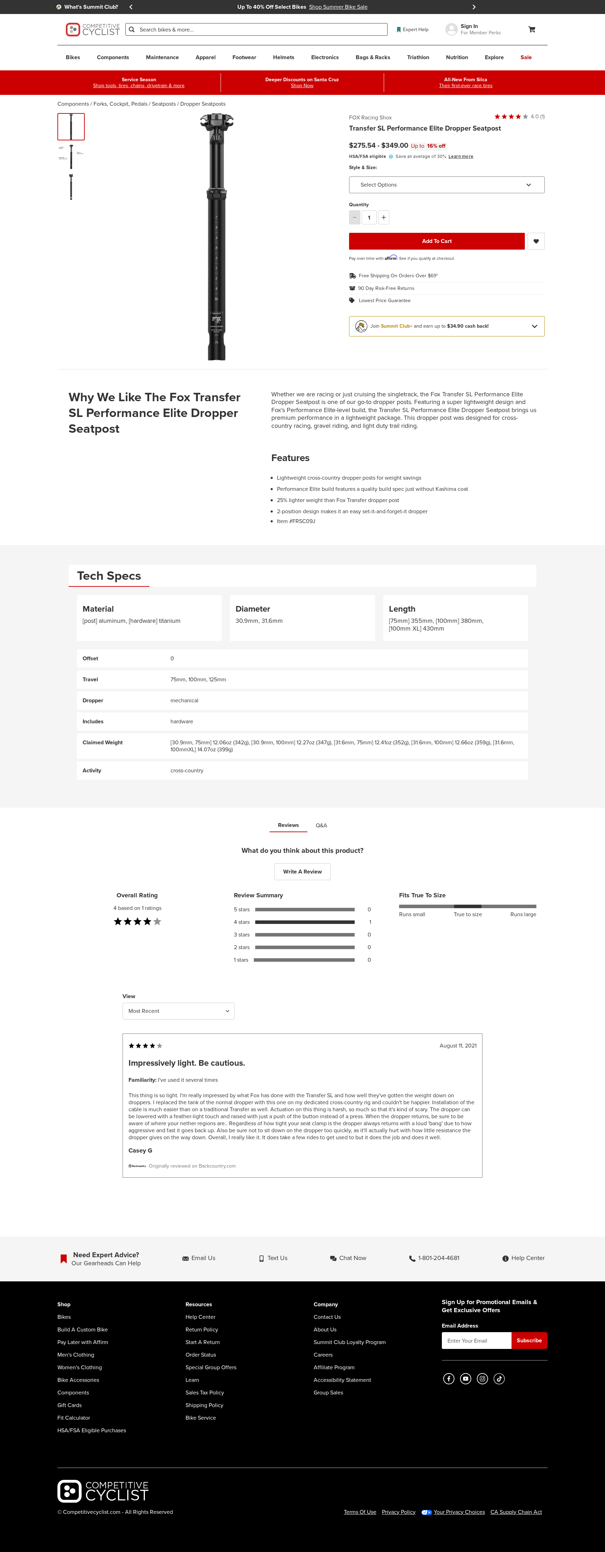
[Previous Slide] (131, 7)
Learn (192, 1380)
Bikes (64, 1317)
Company (326, 1304)
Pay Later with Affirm (82, 1342)
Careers (323, 1354)
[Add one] (383, 217)
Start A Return (203, 1342)
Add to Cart (437, 241)
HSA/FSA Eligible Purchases (91, 1430)
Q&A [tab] (321, 825)
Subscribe (529, 1340)
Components (73, 104)
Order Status (201, 1354)
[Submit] (131, 29)
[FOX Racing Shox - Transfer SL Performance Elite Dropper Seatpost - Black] (71, 126)
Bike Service (201, 1417)
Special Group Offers (211, 1367)
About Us (325, 1329)
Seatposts (164, 104)
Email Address (460, 1325)
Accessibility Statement (342, 1380)
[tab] (109, 576)
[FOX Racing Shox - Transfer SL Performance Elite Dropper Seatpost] (71, 156)
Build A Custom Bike (82, 1329)
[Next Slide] (474, 7)
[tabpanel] (302, 687)
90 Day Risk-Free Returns (386, 288)
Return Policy (202, 1329)
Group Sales (328, 1392)
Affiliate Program (334, 1367)
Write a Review (302, 872)
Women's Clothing (79, 1367)
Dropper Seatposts (202, 104)
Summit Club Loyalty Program (350, 1342)
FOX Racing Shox (370, 117)
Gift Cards (69, 1405)
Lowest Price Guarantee (385, 301)
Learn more (460, 156)
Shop (63, 1304)
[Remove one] (354, 217)
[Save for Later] (536, 241)
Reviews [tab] (288, 825)
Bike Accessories (78, 1380)
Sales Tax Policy (205, 1392)
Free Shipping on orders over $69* (398, 275)
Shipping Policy (204, 1405)
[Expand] (535, 326)
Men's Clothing (75, 1354)
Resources (199, 1304)
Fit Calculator (73, 1417)
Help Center (200, 1317)
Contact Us (327, 1317)
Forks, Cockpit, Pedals (120, 104)
